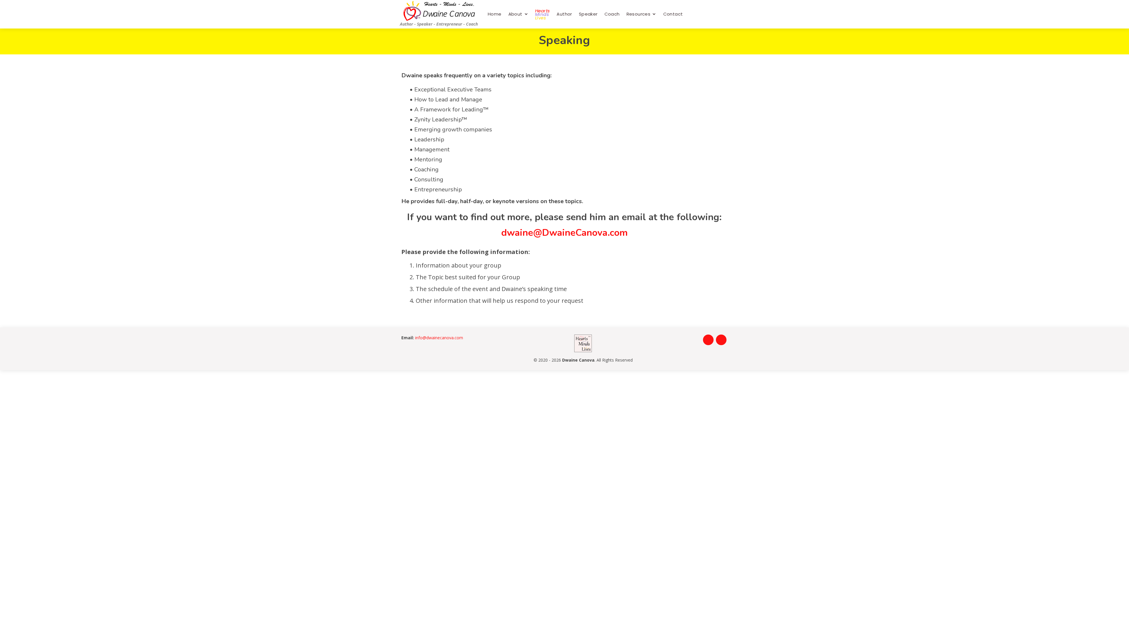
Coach (612, 14)
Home (495, 14)
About (515, 14)
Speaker (588, 14)
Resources (639, 14)
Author (564, 14)
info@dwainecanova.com (439, 337)
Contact (673, 14)
